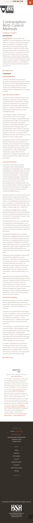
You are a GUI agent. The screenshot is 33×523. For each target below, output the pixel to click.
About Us (16, 453)
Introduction (6, 33)
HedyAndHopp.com (16, 516)
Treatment (13, 33)
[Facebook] (26, 1)
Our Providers (16, 456)
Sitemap (16, 471)
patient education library (18, 389)
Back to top (9, 70)
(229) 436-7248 (18, 1)
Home (16, 450)
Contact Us (17, 465)
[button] (30, 516)
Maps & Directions (16, 462)
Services (16, 459)
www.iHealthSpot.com (16, 376)
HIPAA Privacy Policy (16, 468)
